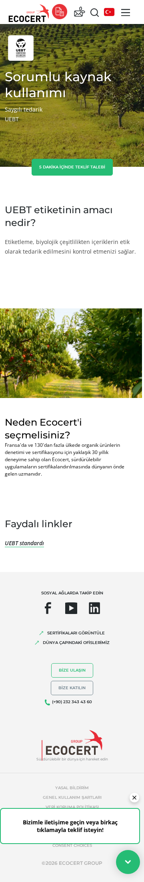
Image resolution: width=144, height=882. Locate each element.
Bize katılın (72, 687)
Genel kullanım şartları (72, 797)
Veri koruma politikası (72, 807)
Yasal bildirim (72, 787)
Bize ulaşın (72, 670)
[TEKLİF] (60, 12)
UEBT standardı (24, 543)
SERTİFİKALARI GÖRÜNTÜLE (76, 633)
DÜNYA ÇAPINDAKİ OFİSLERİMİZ (76, 642)
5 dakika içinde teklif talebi (72, 167)
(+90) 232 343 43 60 (72, 701)
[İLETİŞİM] (79, 12)
